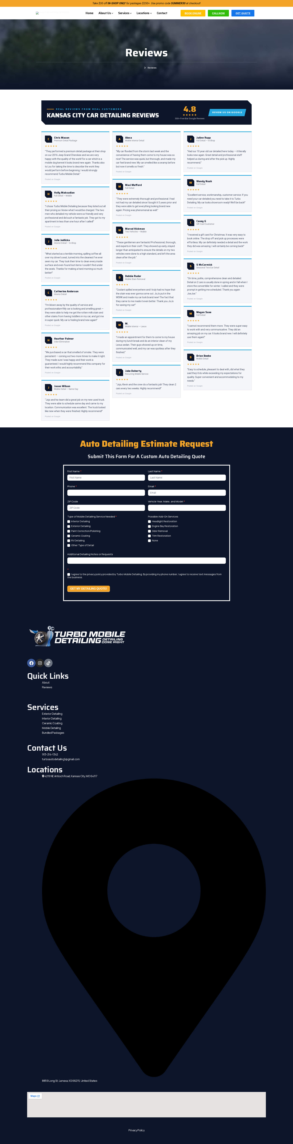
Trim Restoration (161, 535)
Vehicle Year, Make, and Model (166, 501)
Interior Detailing (80, 521)
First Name (74, 471)
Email (152, 486)
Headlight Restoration (164, 521)
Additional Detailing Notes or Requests (90, 554)
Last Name (155, 471)
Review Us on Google (227, 112)
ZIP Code (72, 501)
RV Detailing (78, 540)
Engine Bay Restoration (164, 526)
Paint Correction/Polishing (85, 531)
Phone (72, 486)
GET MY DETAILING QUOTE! (88, 588)
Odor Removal (159, 531)
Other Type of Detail (82, 545)
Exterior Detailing (81, 526)
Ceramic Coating (80, 535)
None (154, 540)
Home (139, 67)
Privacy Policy (137, 1130)
